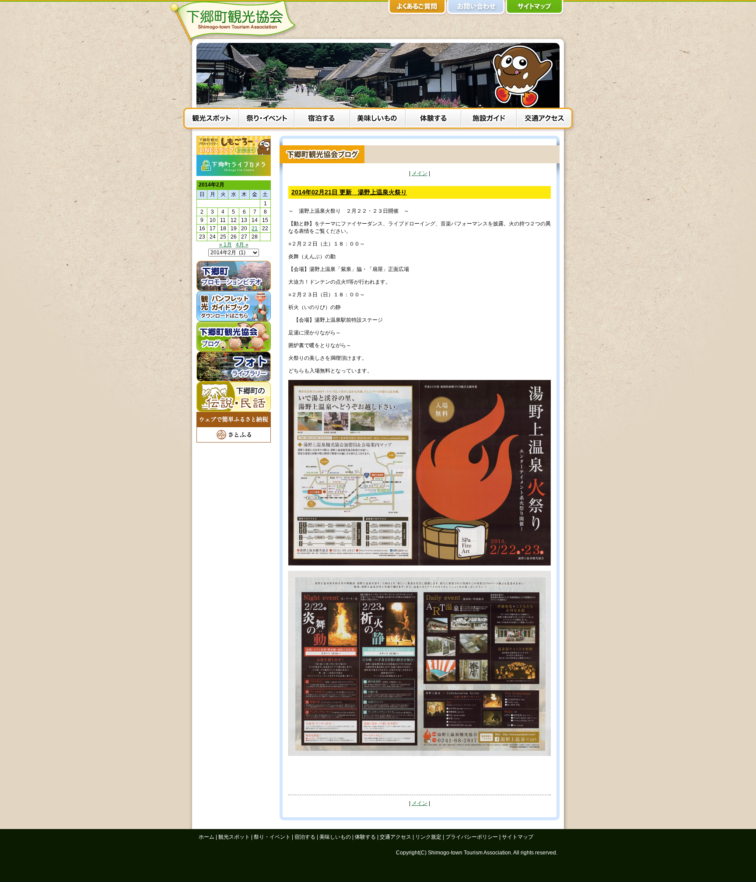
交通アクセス (544, 119)
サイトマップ (534, 9)
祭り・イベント (266, 119)
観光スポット (211, 119)
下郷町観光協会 (235, 22)
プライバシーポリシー (471, 837)
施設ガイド (489, 119)
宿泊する (322, 119)
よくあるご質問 (417, 9)
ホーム (206, 837)
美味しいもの (378, 119)
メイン (419, 173)
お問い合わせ (476, 9)
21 (255, 228)
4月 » (242, 245)
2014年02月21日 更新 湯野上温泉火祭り (349, 192)
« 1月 (225, 245)
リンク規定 (428, 837)
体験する (433, 119)
